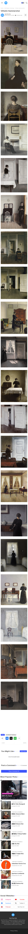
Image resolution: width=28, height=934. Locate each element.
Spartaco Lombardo (18, 873)
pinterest (8, 907)
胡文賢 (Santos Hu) (17, 883)
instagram (8, 899)
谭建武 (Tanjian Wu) (18, 853)
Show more (23, 751)
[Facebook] (7, 738)
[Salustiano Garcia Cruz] (6, 864)
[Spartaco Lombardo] (6, 874)
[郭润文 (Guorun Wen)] (6, 815)
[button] (22, 3)
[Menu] (2, 2)
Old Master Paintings (9, 8)
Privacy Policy (14, 930)
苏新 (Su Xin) (15, 843)
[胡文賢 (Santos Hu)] (6, 884)
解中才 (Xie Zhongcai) (18, 804)
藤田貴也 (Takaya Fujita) (19, 834)
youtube (22, 899)
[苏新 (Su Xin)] (6, 845)
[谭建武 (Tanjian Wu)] (6, 854)
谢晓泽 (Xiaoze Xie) (17, 824)
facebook (8, 903)
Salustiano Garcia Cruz (19, 863)
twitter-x (22, 903)
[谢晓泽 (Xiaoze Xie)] (6, 825)
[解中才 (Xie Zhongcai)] (6, 805)
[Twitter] (11, 738)
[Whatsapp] (15, 738)
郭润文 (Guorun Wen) (18, 814)
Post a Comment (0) (14, 771)
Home (2, 8)
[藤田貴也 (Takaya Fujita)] (6, 835)
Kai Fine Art (21, 907)
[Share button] (19, 738)
